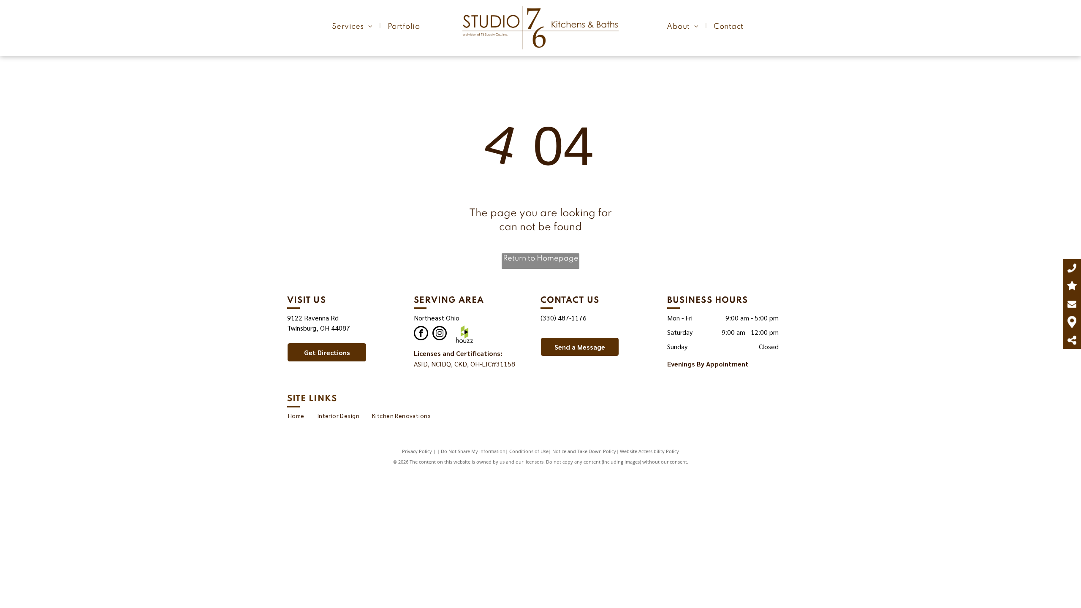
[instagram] (439, 334)
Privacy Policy (417, 451)
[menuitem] (353, 26)
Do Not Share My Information (473, 451)
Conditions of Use (529, 451)
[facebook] (421, 334)
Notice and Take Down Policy (584, 451)
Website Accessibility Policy (649, 451)
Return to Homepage (541, 258)
